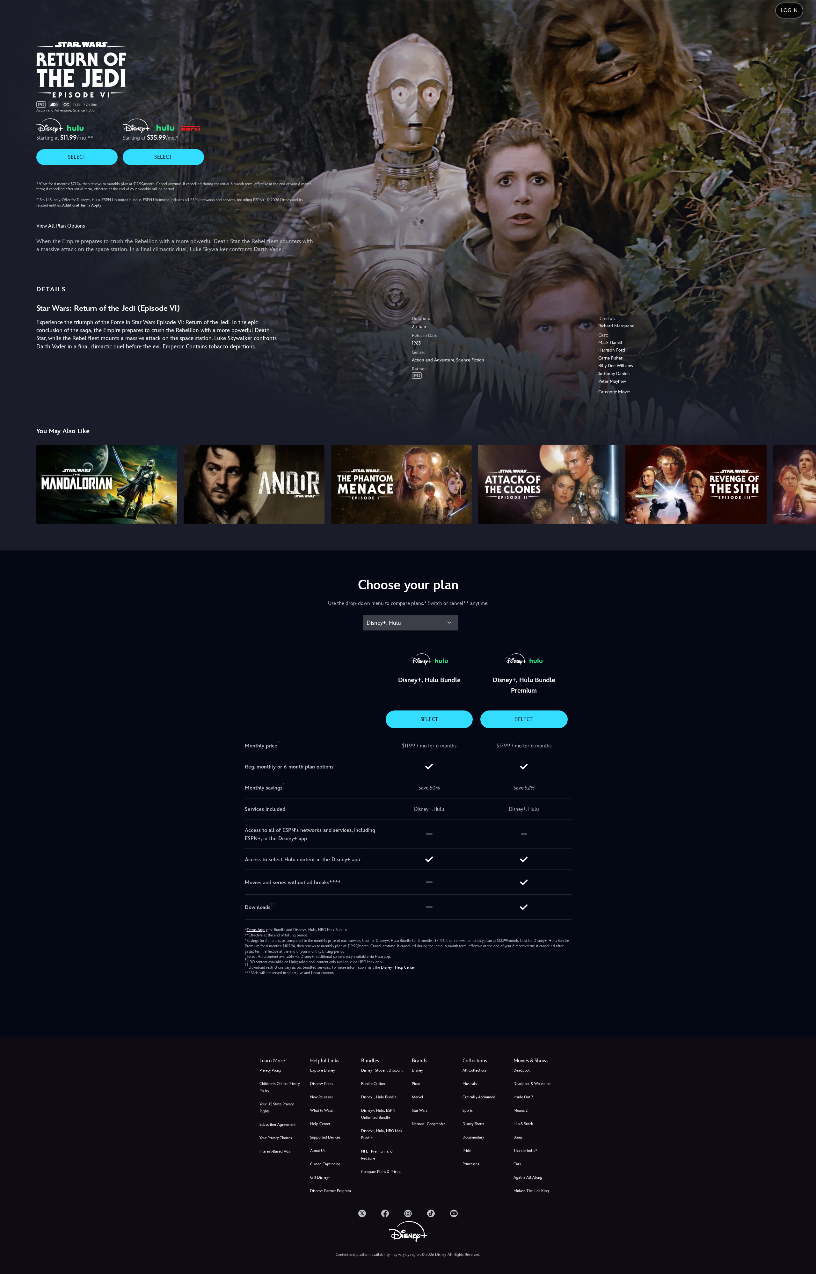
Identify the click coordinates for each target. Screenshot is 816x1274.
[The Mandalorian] (106, 484)
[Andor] (254, 484)
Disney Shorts (473, 1124)
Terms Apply (257, 930)
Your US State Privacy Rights (276, 1107)
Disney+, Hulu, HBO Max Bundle (381, 1134)
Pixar (416, 1083)
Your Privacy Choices (275, 1138)
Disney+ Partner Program (330, 1191)
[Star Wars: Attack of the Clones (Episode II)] (548, 484)
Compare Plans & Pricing (381, 1171)
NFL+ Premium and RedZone (377, 1155)
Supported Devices (325, 1137)
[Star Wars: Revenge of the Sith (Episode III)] (695, 484)
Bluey (518, 1137)
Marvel (417, 1097)
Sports (468, 1110)
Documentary (473, 1137)
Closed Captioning (325, 1164)
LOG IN (789, 10)
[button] (331, 1061)
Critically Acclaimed (479, 1097)
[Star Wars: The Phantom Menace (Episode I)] (401, 484)
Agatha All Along (528, 1177)
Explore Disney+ (323, 1070)
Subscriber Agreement (277, 1124)
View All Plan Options (60, 226)
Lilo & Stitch (523, 1124)
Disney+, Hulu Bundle (379, 1097)
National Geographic (428, 1124)
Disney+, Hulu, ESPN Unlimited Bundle (378, 1114)
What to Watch (322, 1110)
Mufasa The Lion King (531, 1191)
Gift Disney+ (320, 1177)
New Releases (321, 1097)
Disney (417, 1070)
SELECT (76, 157)
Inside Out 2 (523, 1097)
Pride (467, 1150)
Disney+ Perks (321, 1083)
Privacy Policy (270, 1070)
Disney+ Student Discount (382, 1070)
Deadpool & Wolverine (532, 1083)
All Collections (475, 1070)
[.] (362, 1213)
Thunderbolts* (525, 1150)
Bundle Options (373, 1083)
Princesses (471, 1164)
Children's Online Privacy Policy (279, 1087)
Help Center (320, 1124)
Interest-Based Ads (274, 1151)
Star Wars (419, 1110)
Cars (517, 1164)
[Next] (803, 483)
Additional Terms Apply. (82, 205)
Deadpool (522, 1070)
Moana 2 (521, 1110)
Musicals (470, 1083)
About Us (317, 1150)
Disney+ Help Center (398, 967)
